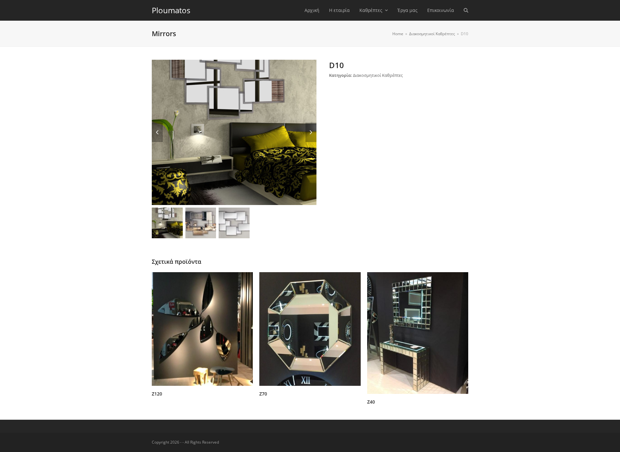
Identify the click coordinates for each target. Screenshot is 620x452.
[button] (466, 10)
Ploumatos (171, 10)
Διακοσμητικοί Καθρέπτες (378, 75)
